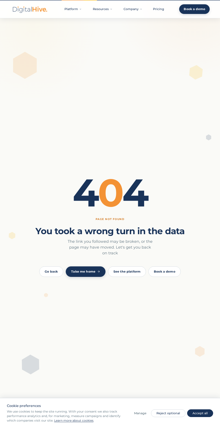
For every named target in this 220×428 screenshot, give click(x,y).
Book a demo (194, 9)
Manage (140, 413)
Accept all (200, 413)
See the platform (127, 271)
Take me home (83, 271)
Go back (51, 271)
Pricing (158, 9)
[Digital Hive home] (29, 9)
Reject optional (168, 413)
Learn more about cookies (73, 420)
